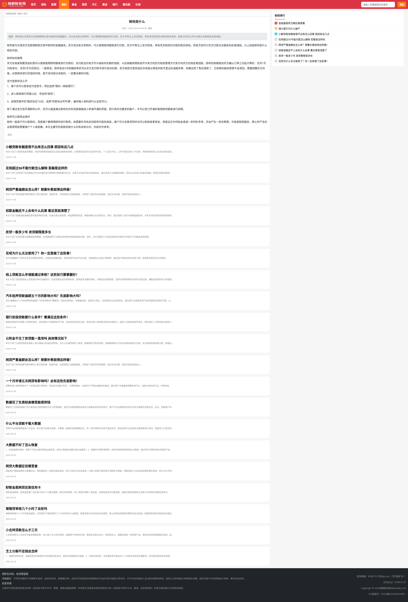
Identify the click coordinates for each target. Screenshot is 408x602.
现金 (140, 36)
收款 (127, 68)
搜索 (402, 4)
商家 (17, 63)
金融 (60, 36)
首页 (33, 4)
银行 (115, 4)
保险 (43, 4)
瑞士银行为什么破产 (287, 28)
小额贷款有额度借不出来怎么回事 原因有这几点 (302, 34)
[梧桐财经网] (14, 4)
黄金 (104, 4)
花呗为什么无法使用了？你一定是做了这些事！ (302, 61)
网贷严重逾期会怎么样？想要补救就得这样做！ (302, 44)
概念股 (126, 4)
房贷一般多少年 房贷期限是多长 (294, 55)
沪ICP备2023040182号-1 (393, 593)
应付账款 (160, 63)
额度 (106, 36)
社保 (138, 4)
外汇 (94, 4)
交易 (26, 36)
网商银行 (21, 93)
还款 (33, 68)
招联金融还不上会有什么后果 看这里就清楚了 (301, 50)
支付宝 (11, 81)
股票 (53, 4)
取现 (19, 116)
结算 (180, 109)
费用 (226, 122)
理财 (64, 4)
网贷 (10, 134)
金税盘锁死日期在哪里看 (290, 23)
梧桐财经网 (11, 13)
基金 (74, 4)
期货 (84, 4)
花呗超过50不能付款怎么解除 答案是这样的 (300, 39)
